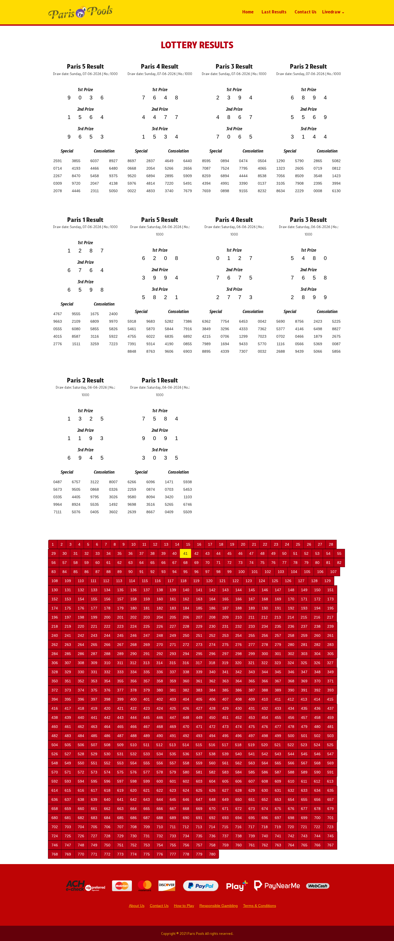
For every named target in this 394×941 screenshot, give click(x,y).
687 (146, 818)
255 (251, 635)
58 (75, 562)
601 (173, 781)
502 (317, 736)
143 (225, 590)
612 (317, 781)
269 (146, 644)
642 (133, 799)
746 (54, 845)
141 (199, 590)
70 (207, 562)
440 (81, 717)
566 (291, 763)
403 (173, 699)
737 (225, 836)
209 (225, 617)
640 (107, 799)
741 (278, 836)
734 (186, 836)
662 (107, 808)
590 (317, 772)
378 (133, 690)
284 (54, 654)
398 (107, 699)
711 (173, 827)
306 (54, 663)
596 (107, 781)
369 (304, 681)
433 (278, 708)
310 (107, 663)
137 (146, 590)
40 (174, 553)
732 (160, 836)
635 (330, 790)
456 (291, 717)
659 (68, 808)
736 (212, 836)
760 (238, 845)
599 (146, 781)
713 (199, 827)
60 (97, 562)
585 (251, 772)
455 (278, 717)
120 (209, 581)
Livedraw (331, 11)
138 (160, 590)
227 (173, 626)
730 (133, 836)
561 (225, 763)
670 (212, 808)
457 (304, 717)
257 (278, 635)
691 (199, 818)
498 (265, 736)
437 (330, 708)
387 (251, 690)
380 (160, 690)
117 (171, 581)
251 (199, 635)
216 (317, 617)
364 (238, 681)
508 (107, 745)
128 (314, 581)
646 (186, 799)
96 (196, 572)
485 (94, 736)
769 (68, 854)
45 (229, 553)
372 (54, 690)
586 (265, 772)
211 (251, 617)
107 (333, 572)
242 (81, 635)
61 (108, 562)
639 (94, 799)
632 (291, 790)
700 (317, 818)
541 (251, 754)
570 (54, 772)
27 (320, 544)
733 (173, 836)
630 (265, 790)
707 (120, 827)
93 (163, 572)
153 (68, 599)
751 (120, 845)
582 (212, 772)
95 (185, 572)
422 (133, 708)
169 (278, 599)
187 (225, 608)
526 (54, 754)
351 (68, 681)
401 (146, 699)
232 (238, 626)
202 (133, 617)
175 (68, 608)
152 (54, 599)
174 (54, 608)
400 (133, 699)
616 (81, 790)
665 (146, 808)
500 (291, 736)
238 (317, 626)
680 (54, 818)
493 (199, 736)
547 (330, 754)
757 (199, 845)
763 (278, 845)
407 (225, 699)
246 (133, 635)
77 (284, 562)
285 (68, 654)
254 (238, 635)
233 (251, 626)
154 (81, 599)
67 (174, 562)
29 (53, 553)
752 (133, 845)
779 (199, 854)
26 (309, 544)
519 (251, 745)
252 (212, 635)
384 (212, 690)
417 (68, 708)
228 (186, 626)
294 (186, 654)
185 (199, 608)
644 (160, 799)
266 (107, 644)
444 (133, 717)
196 (54, 617)
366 (265, 681)
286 (81, 654)
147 (278, 590)
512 (159, 745)
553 (120, 763)
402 (160, 699)
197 (68, 617)
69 (196, 562)
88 (108, 572)
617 (94, 790)
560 (212, 763)
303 (304, 654)
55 (339, 553)
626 (212, 790)
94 (174, 572)
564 (265, 763)
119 (196, 581)
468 (160, 726)
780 (212, 854)
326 (317, 663)
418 (81, 708)
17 (210, 544)
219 (68, 626)
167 (251, 599)
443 (120, 717)
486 (107, 736)
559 (199, 763)
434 (291, 708)
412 (291, 699)
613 (330, 781)
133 (94, 590)
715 (225, 827)
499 (278, 736)
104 (294, 572)
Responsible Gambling (218, 905)
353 (94, 681)
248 (160, 635)
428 (212, 708)
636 (54, 799)
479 (304, 726)
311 (120, 663)
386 (238, 690)
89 (119, 572)
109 (68, 581)
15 (188, 544)
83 (53, 572)
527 (68, 754)
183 (173, 608)
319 (225, 663)
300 (265, 654)
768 (54, 854)
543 (278, 754)
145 (251, 590)
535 (173, 754)
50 (284, 553)
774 (133, 854)
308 (81, 663)
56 (53, 562)
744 (317, 836)
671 (225, 808)
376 (107, 690)
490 (160, 736)
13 (166, 544)
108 (54, 581)
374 (81, 690)
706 (107, 827)
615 (68, 790)
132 (81, 590)
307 (68, 663)
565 (278, 763)
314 (159, 663)
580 (186, 772)
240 (54, 635)
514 (186, 745)
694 (238, 818)
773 (120, 854)
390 (291, 690)
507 (94, 745)
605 (225, 781)
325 (304, 663)
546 (317, 754)
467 (146, 726)
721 (304, 827)
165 (225, 599)
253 (225, 635)
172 (317, 599)
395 (68, 699)
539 (225, 754)
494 (212, 736)
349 (330, 672)
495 (225, 736)
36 (130, 553)
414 (317, 699)
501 (304, 736)
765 (304, 845)
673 (251, 808)
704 (81, 827)
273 (199, 644)
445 (146, 717)
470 (186, 726)
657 (330, 799)
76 (273, 562)
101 (254, 572)
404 (186, 699)
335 (146, 672)
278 (265, 644)
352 (81, 681)
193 (304, 608)
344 (265, 672)
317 (199, 663)
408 (238, 699)
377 (120, 690)
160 (160, 599)
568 (317, 763)
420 (107, 708)
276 (238, 644)
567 (304, 763)
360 (186, 681)
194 (317, 608)
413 (304, 699)
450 (212, 717)
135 (120, 590)
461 (68, 726)
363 (225, 681)
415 (330, 699)
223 (120, 626)
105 (307, 572)
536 (186, 754)
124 (262, 581)
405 (199, 699)
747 (68, 845)
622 (160, 790)
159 (146, 599)
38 (152, 553)
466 (133, 726)
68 (185, 562)
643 (146, 799)
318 (212, 663)
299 (251, 654)
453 (251, 717)
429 (225, 708)
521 (277, 745)
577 (146, 772)
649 (225, 799)
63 (130, 562)
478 (291, 726)
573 (94, 772)
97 (207, 572)
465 (120, 726)
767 (330, 845)
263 (68, 644)
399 (120, 699)
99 (229, 572)
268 (133, 644)
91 (141, 572)
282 (317, 644)
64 (141, 562)
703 (68, 827)
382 (186, 690)
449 (199, 717)
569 (330, 763)
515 (199, 745)
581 (199, 772)
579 (173, 772)
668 (186, 808)
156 (107, 599)
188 (238, 608)
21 (254, 544)
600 (160, 781)
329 (68, 672)
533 (146, 754)
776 (160, 854)
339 (199, 672)
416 (54, 708)
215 (304, 617)
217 (330, 617)
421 (120, 708)
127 (301, 581)
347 (304, 672)
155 (94, 599)
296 (212, 654)
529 (94, 754)
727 (94, 836)
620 (133, 790)
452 (238, 717)
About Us (136, 905)
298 (238, 654)
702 (54, 827)
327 (330, 663)
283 (330, 644)
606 (238, 781)
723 (330, 827)
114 (132, 581)
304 (317, 654)
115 (145, 581)
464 (107, 726)
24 (287, 544)
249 (173, 635)
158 (133, 599)
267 (120, 644)
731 (146, 836)
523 (304, 745)
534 (160, 754)
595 (94, 781)
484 (81, 736)
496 (238, 736)
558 (186, 763)
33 (97, 553)
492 (186, 736)
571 (68, 772)
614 (54, 790)
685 (120, 818)
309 (94, 663)
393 (330, 690)
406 (212, 699)
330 (81, 672)
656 (317, 799)
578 (160, 772)
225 (146, 626)
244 (107, 635)
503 (330, 736)
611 (304, 781)
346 (291, 672)
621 (146, 790)
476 (265, 726)
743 (304, 836)
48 (262, 553)
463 (94, 726)
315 (172, 663)
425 (173, 708)
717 (251, 827)
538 (212, 754)
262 (54, 644)
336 (160, 672)
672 (238, 808)
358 (160, 681)
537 (199, 754)
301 (278, 654)
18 (221, 544)
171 (304, 599)
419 (94, 708)
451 (225, 717)
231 (225, 626)
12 (155, 544)
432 (265, 708)
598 (133, 781)
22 (265, 544)
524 (317, 745)
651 (251, 799)
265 (94, 644)
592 (54, 781)
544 (291, 754)
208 (212, 617)
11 (144, 544)
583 (225, 772)
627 (225, 790)
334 (133, 672)
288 (107, 654)
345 (278, 672)
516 (212, 745)
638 (81, 799)
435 (304, 708)
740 (265, 836)
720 (291, 827)
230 (212, 626)
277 (251, 644)
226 (160, 626)
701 (330, 818)
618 (107, 790)
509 (120, 745)
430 (238, 708)
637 (68, 799)
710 (160, 827)
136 (133, 590)
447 (173, 717)
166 (238, 599)
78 (295, 562)
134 (107, 590)
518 (238, 745)
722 (317, 827)
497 (251, 736)
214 (291, 617)
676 (291, 808)
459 (330, 717)
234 (265, 626)
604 (212, 781)
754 (160, 845)
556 (160, 763)
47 (251, 553)
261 (330, 635)
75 (262, 562)
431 (251, 708)
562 (238, 763)
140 (186, 590)
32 (86, 553)
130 (54, 590)
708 (133, 827)
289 (120, 654)
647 (199, 799)
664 (133, 808)
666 (160, 808)
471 (199, 726)
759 (225, 845)
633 (304, 790)
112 (106, 581)
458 (317, 717)
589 (304, 772)
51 (295, 553)
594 (81, 781)
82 (339, 562)
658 (54, 808)
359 (173, 681)
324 (291, 663)
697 (278, 818)
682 (81, 818)
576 (133, 772)
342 (238, 672)
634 (317, 790)
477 (278, 726)
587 (278, 772)
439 (68, 717)
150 (317, 590)
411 (278, 699)
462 (81, 726)
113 (119, 581)
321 (251, 663)
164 (212, 599)
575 (120, 772)
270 (160, 644)
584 (238, 772)
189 (251, 608)
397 (94, 699)
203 (146, 617)
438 (54, 717)
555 (146, 763)
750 (107, 845)
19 (232, 544)
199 (94, 617)
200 (107, 617)
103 (281, 572)
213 (277, 617)
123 (249, 581)
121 (222, 581)
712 (186, 827)
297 (225, 654)
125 (275, 581)
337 (173, 672)
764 (291, 845)
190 (265, 608)
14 (177, 544)
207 (199, 617)
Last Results (274, 11)
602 (186, 781)
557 (173, 763)
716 (238, 827)
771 (94, 854)
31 (75, 553)
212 (264, 617)
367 (278, 681)
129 (327, 581)
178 (107, 608)
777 (173, 854)
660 (81, 808)
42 (196, 553)
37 (141, 553)
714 (212, 827)
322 (264, 663)
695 (251, 818)
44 (218, 553)
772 (107, 854)
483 (68, 736)
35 (119, 553)
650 (238, 799)
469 (173, 726)
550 (81, 763)
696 (265, 818)
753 (146, 845)
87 (97, 572)
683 (94, 818)
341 (225, 672)
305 (330, 654)
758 (212, 845)
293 (173, 654)
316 (186, 663)
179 (120, 608)
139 (173, 590)
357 (146, 681)
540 (238, 754)
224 (133, 626)
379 (146, 690)
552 (107, 763)
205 (173, 617)
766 (317, 845)
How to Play (184, 905)
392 (317, 690)
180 (133, 608)
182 (160, 608)
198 (81, 617)
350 (54, 681)
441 (94, 717)
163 (199, 599)
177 (94, 608)
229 (199, 626)
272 (186, 644)
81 (328, 562)
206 (186, 617)
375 (94, 690)
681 (68, 818)
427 (199, 708)
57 (64, 562)
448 (186, 717)
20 (243, 544)
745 (330, 836)
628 (238, 790)
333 (120, 672)
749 (94, 845)
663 (120, 808)
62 (119, 562)
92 (152, 572)
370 (317, 681)
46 (240, 553)
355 (120, 681)
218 (54, 626)
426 (186, 708)
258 (291, 635)
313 (146, 663)
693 (225, 818)
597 (120, 781)
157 (120, 599)
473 (225, 726)
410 (265, 699)
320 (238, 663)
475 (251, 726)
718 (264, 827)
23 (276, 544)
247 (146, 635)
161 (173, 599)
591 (330, 772)
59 (86, 562)
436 (317, 708)
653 (278, 799)
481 (330, 726)
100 (241, 572)
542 (265, 754)
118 (183, 581)
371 (330, 681)
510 (133, 745)
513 (172, 745)
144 (238, 590)
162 (186, 599)
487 (120, 736)
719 (277, 827)
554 (133, 763)
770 (81, 854)
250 (186, 635)
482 (54, 736)
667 (173, 808)
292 (160, 654)
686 (133, 818)
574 (107, 772)
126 (288, 581)
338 (186, 672)
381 (173, 690)
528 (81, 754)
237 (304, 626)
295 (199, 654)
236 (291, 626)
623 (173, 790)
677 (304, 808)
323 (277, 663)
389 (278, 690)
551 (94, 763)
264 (81, 644)
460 (54, 726)
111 (93, 581)
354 (107, 681)
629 (251, 790)
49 (273, 553)
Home (248, 11)
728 (107, 836)
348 (317, 672)
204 (160, 617)
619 (120, 790)
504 (54, 745)
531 (120, 754)
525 (330, 745)
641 (120, 799)
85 (75, 572)
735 (199, 836)
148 (291, 590)
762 (265, 845)
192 (291, 608)
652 (265, 799)
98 (218, 572)
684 (107, 818)
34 (108, 553)
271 (173, 644)
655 (304, 799)
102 (268, 572)
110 (81, 581)
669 (199, 808)
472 (212, 726)
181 (146, 608)
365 (251, 681)
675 (278, 808)
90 (130, 572)
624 (186, 790)
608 (265, 781)
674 (265, 808)
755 (173, 845)
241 (68, 635)
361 (199, 681)
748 (81, 845)
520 (264, 745)
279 (278, 644)
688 (160, 818)
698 (291, 818)
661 (94, 808)
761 (251, 845)
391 (304, 690)
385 (225, 690)
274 (212, 644)
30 (64, 553)
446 (160, 717)
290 (133, 654)
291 (146, 654)
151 (330, 590)
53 (317, 553)
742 (291, 836)
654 (291, 799)
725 (68, 836)
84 (64, 572)
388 (265, 690)
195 (330, 608)
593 (68, 781)
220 (81, 626)
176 (81, 608)
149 (304, 590)
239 (330, 626)
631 (278, 790)
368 (291, 681)
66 (163, 562)
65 (152, 562)
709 (146, 827)
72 (229, 562)
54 (328, 553)
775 (146, 854)
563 (251, 763)
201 (120, 617)
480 (317, 726)
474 (238, 726)
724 (54, 836)
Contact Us (306, 11)
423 (146, 708)
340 (212, 672)
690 (186, 818)
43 (207, 553)
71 (218, 562)
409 (251, 699)
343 (251, 672)
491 (173, 736)
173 (330, 599)
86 (86, 572)
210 (238, 617)
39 (163, 553)
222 (107, 626)
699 (304, 818)
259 (304, 635)
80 (317, 562)
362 (212, 681)
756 (186, 845)
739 (251, 836)
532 (133, 754)
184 (186, 608)
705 (94, 827)
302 (291, 654)
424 (160, 708)
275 (225, 644)
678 (317, 808)
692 (212, 818)
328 (54, 672)
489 (146, 736)
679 (330, 808)
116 (158, 581)
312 (133, 663)
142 (212, 590)
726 (81, 836)
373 (68, 690)
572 (81, 772)
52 (306, 553)
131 (68, 590)
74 (251, 562)
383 (199, 690)
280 (291, 644)
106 (320, 572)
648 (212, 799)
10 (133, 544)
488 (133, 736)
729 (120, 836)
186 (212, 608)
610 (291, 781)
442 (107, 717)
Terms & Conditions (259, 905)
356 (133, 681)
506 (81, 745)
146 (265, 590)
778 (186, 854)
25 (298, 544)
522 (291, 745)
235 (278, 626)
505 (68, 745)
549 (68, 763)
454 (265, 717)
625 (199, 790)
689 (173, 818)
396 (81, 699)
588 (291, 772)
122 (235, 581)
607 (251, 781)
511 (146, 745)
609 (278, 781)
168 (265, 599)
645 (173, 799)
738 (238, 836)
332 (107, 672)
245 (120, 635)
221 (94, 626)
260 (317, 635)
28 (331, 544)
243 (94, 635)
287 (94, 654)
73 (240, 562)
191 (278, 608)
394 (54, 699)
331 (94, 672)
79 (306, 562)
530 (107, 754)
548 (54, 763)
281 (304, 644)
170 (291, 599)
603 (199, 781)
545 (304, 754)
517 (225, 745)
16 (199, 544)
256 (265, 635)
